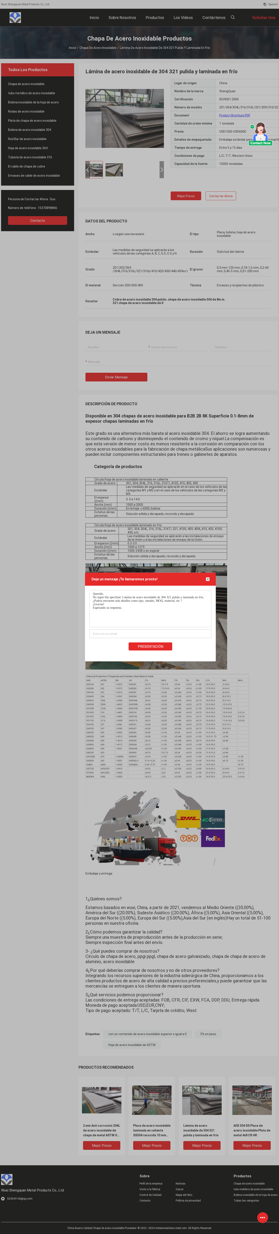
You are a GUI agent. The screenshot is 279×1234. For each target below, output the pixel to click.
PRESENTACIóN (150, 646)
